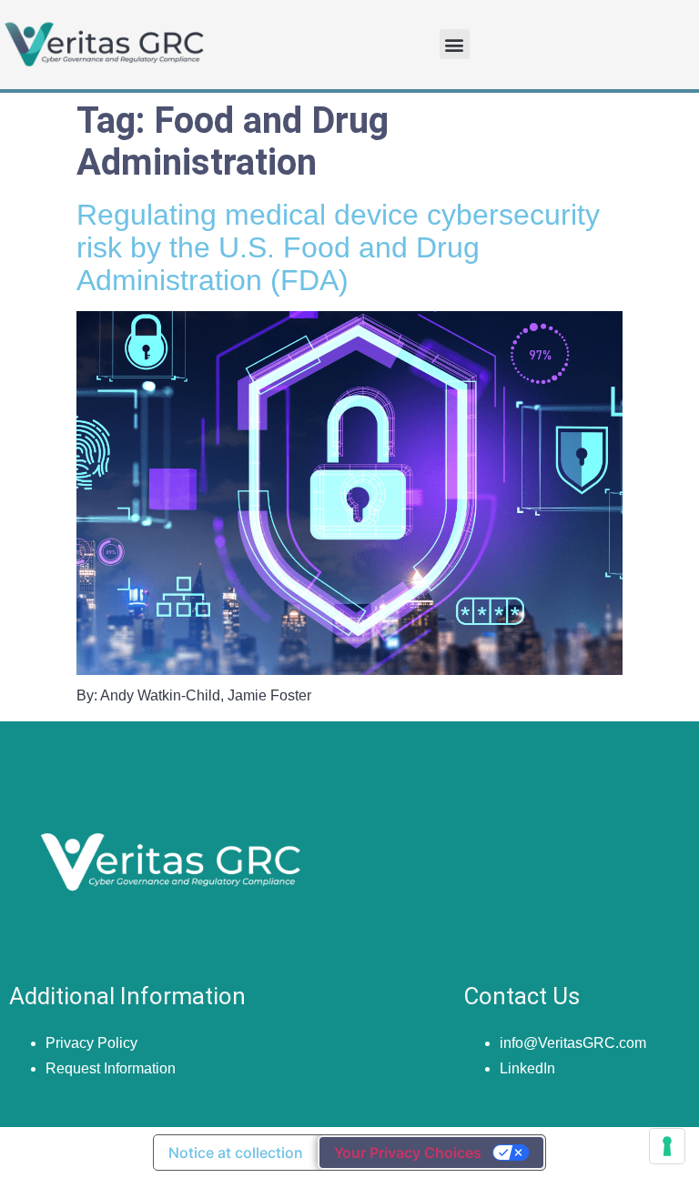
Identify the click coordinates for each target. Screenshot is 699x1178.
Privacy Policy (91, 1043)
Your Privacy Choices (407, 1152)
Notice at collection (235, 1152)
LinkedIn (527, 1068)
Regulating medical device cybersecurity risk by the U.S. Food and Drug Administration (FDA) (338, 247)
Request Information (111, 1068)
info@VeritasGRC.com (573, 1043)
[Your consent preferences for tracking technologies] (667, 1146)
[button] (455, 44)
